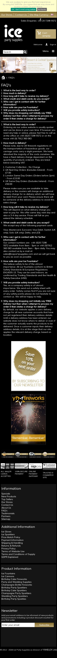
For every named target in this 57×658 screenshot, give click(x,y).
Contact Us (21, 14)
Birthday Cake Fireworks (14, 579)
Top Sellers (7, 499)
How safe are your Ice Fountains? (20, 107)
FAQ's (4, 510)
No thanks (42, 9)
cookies (17, 2)
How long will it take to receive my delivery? (25, 96)
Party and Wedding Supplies (16, 582)
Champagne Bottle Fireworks (16, 584)
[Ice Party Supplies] (13, 33)
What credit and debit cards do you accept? (26, 98)
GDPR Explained (9, 557)
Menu (46, 51)
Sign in (53, 44)
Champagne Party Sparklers (16, 593)
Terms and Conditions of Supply (18, 554)
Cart (46, 34)
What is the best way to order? (19, 90)
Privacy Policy (8, 548)
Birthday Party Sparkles (13, 598)
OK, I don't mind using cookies (24, 9)
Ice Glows (6, 531)
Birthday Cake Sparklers (14, 590)
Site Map (34, 14)
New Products (8, 496)
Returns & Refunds (11, 545)
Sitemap (5, 519)
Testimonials (8, 513)
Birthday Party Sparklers (14, 587)
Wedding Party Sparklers (14, 596)
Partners (5, 516)
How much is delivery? (14, 93)
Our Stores (6, 14)
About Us (6, 507)
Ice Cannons (7, 576)
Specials (5, 493)
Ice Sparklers (8, 534)
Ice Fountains (8, 573)
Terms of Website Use (12, 551)
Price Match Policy (10, 537)
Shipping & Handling (12, 542)
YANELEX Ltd (49, 649)
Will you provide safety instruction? (21, 110)
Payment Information (12, 540)
